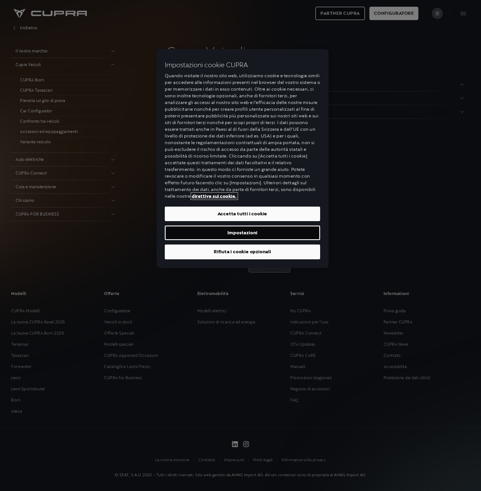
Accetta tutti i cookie (243, 213)
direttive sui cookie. (214, 196)
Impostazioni (242, 232)
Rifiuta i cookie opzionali (242, 251)
